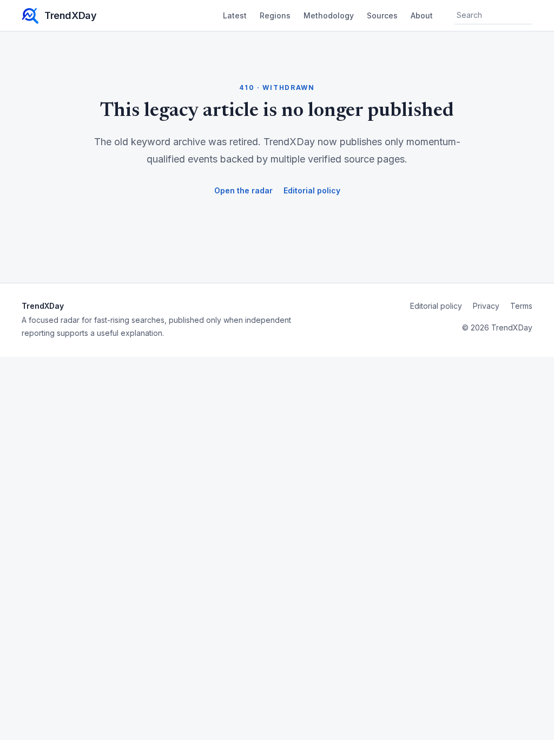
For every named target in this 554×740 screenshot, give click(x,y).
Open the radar (243, 190)
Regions (275, 15)
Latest (235, 15)
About (422, 15)
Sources (382, 15)
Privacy (486, 305)
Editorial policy (311, 190)
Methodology (329, 15)
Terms (521, 305)
